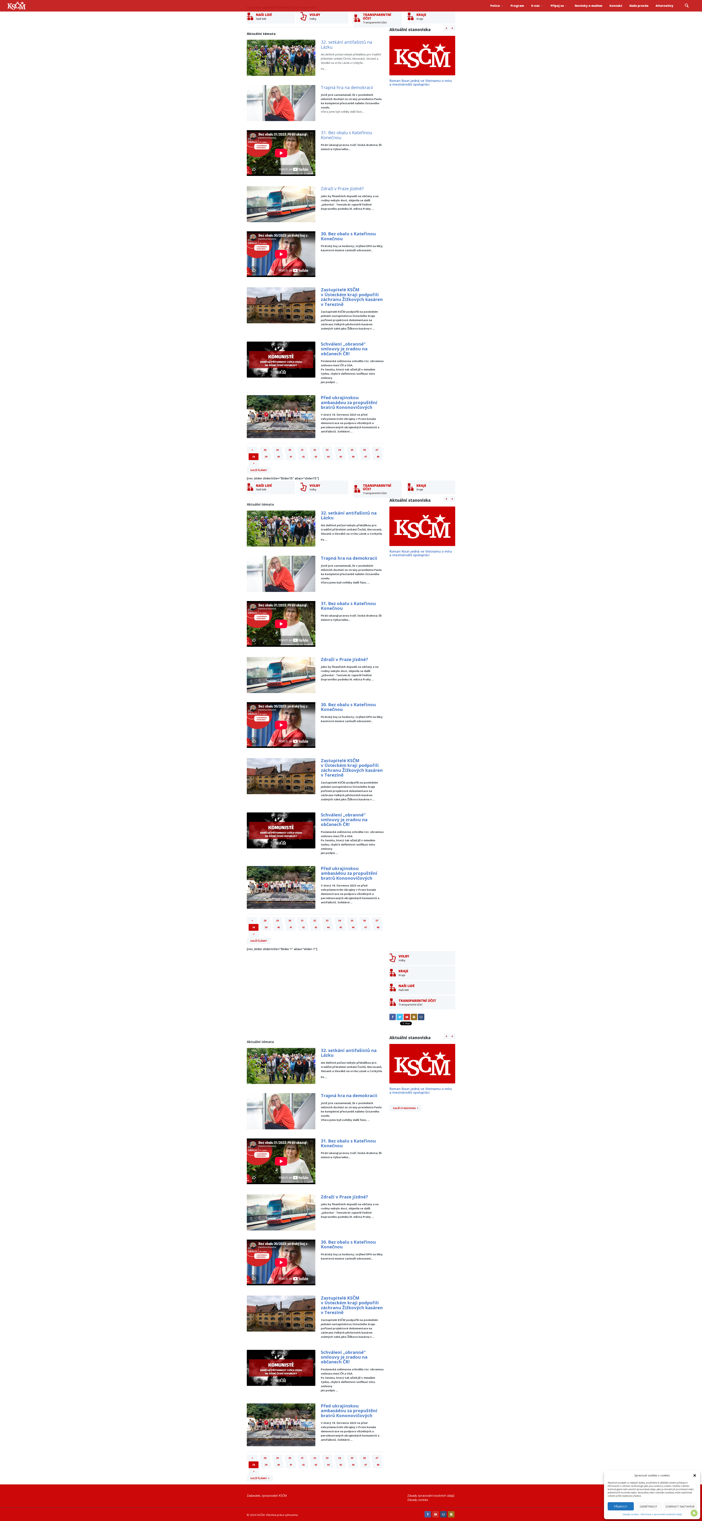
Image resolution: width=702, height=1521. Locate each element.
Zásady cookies (630, 1514)
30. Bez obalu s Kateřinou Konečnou (348, 236)
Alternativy (664, 6)
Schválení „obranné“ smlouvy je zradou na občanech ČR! (344, 349)
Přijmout (620, 1506)
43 (315, 456)
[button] (695, 1475)
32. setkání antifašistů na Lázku (346, 44)
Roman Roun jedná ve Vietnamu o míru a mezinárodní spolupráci (420, 82)
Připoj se (557, 6)
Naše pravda (638, 6)
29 (277, 449)
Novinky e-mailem (588, 6)
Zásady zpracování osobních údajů (430, 1496)
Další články (258, 470)
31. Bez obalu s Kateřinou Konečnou (346, 134)
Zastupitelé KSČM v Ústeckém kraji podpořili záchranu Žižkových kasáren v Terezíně (352, 297)
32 (314, 449)
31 (302, 449)
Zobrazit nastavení (680, 1506)
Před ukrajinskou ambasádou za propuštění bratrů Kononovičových (349, 402)
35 (352, 449)
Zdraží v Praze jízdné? (342, 188)
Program (517, 6)
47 (365, 456)
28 (265, 449)
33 (327, 449)
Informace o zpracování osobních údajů (661, 1514)
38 (253, 456)
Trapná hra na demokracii (347, 87)
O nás (535, 6)
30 (289, 449)
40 (278, 456)
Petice (495, 6)
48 (378, 456)
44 (328, 456)
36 (364, 449)
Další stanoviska (404, 1108)
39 (266, 456)
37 (376, 449)
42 (303, 456)
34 (339, 449)
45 (340, 456)
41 (291, 456)
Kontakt (615, 6)
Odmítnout (648, 1506)
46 (353, 456)
